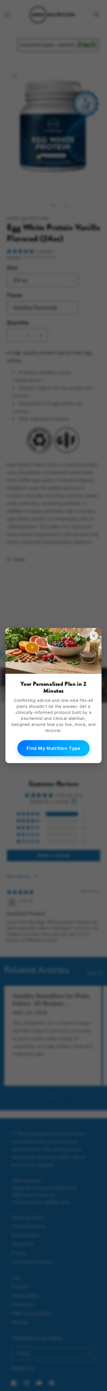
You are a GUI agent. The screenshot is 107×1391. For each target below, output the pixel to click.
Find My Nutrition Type (53, 748)
